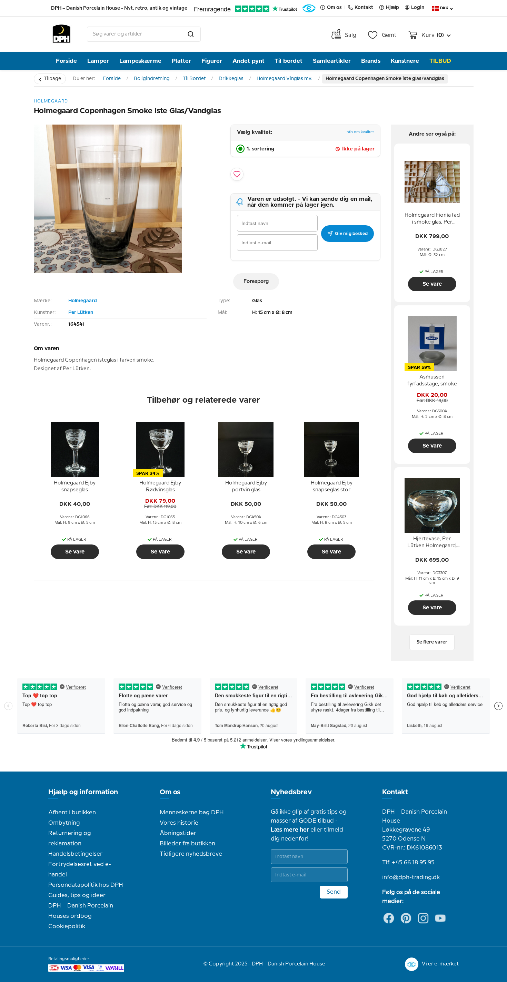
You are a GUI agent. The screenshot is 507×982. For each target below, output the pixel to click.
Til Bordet (194, 78)
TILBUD (440, 61)
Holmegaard (82, 300)
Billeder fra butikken (187, 843)
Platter (181, 61)
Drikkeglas (231, 78)
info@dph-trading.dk (411, 877)
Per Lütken (80, 312)
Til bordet (288, 61)
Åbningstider (178, 833)
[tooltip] (74, 486)
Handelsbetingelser (75, 854)
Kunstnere (405, 61)
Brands (370, 61)
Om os (170, 792)
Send (334, 892)
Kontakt (395, 792)
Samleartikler (332, 61)
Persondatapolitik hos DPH (85, 885)
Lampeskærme (140, 61)
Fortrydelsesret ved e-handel (79, 869)
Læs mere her (290, 830)
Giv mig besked (351, 234)
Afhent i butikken (72, 812)
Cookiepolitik (66, 926)
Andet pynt (248, 61)
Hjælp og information (83, 792)
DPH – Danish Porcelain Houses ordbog (80, 911)
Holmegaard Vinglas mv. (284, 78)
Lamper (98, 61)
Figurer (211, 61)
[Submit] (190, 34)
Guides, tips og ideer (77, 895)
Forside (66, 61)
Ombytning (64, 823)
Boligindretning (152, 78)
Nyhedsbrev (291, 792)
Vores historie (179, 823)
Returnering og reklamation (69, 838)
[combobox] (144, 34)
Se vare (74, 551)
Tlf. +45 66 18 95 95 (408, 862)
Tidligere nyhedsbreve (191, 854)
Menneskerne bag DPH (192, 812)
